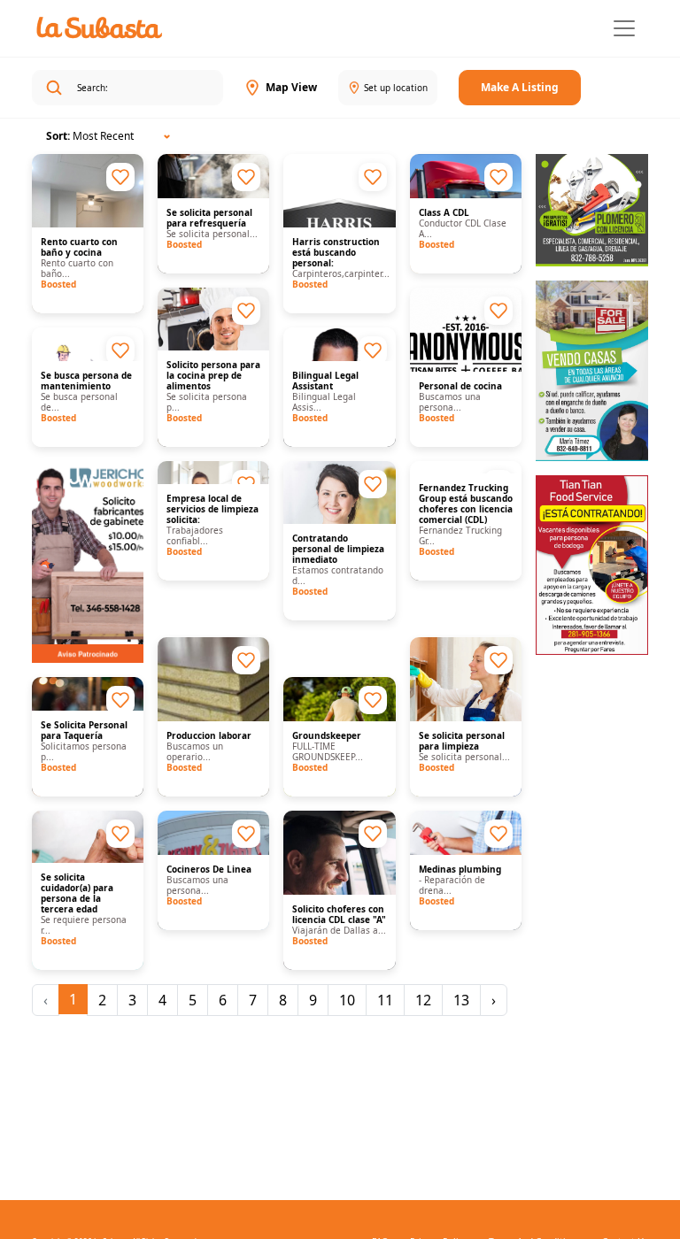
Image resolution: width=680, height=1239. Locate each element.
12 (423, 1000)
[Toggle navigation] (624, 28)
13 (461, 1000)
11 (385, 1000)
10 (347, 1000)
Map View (291, 87)
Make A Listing (520, 87)
